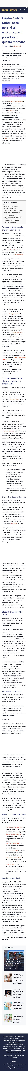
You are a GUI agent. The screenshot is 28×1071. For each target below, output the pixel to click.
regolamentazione (8, 431)
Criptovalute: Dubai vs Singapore (14, 214)
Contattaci (14, 1057)
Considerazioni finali (10, 222)
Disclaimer (15, 1068)
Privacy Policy (7, 1068)
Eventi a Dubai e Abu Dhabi (12, 220)
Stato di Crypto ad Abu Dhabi (12, 217)
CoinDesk (14, 524)
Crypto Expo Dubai (12, 850)
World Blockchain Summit (14, 827)
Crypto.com (22, 357)
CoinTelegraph (18, 332)
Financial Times (14, 399)
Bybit (15, 357)
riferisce (10, 110)
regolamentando (12, 250)
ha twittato (19, 255)
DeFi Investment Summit (13, 857)
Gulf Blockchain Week (12, 843)
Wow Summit (10, 864)
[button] (20, 10)
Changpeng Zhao (14, 314)
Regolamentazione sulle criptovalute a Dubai (11, 207)
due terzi (7, 138)
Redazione (21, 1068)
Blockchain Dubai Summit (14, 834)
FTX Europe (6, 360)
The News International (15, 101)
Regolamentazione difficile (15, 219)
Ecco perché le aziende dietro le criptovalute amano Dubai (13, 211)
